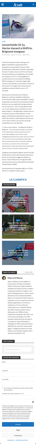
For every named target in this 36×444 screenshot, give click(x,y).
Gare (3, 41)
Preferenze (18, 435)
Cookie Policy (10, 440)
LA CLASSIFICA (18, 179)
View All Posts (28, 272)
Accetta (18, 424)
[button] (33, 402)
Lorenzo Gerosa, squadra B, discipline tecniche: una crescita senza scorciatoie (18, 252)
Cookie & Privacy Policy (21, 440)
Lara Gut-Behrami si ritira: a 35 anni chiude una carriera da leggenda (18, 200)
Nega (18, 430)
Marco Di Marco (17, 55)
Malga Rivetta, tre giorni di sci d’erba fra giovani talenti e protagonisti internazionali (18, 226)
